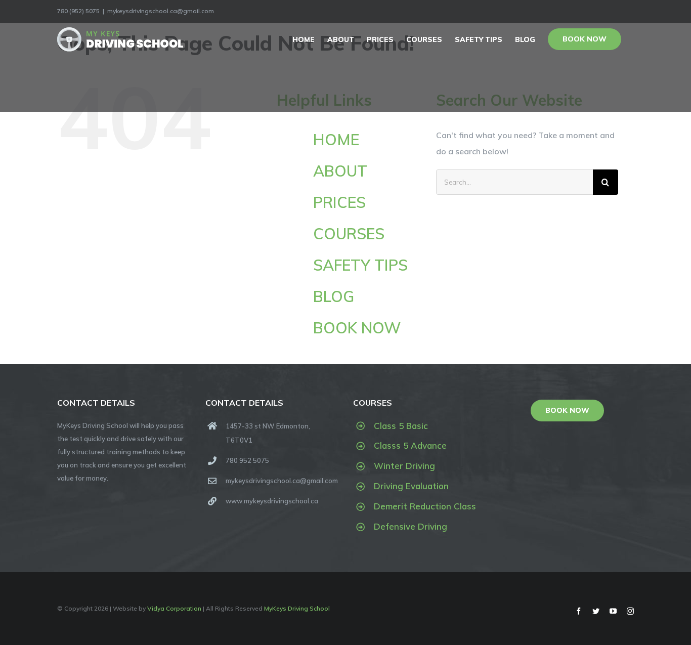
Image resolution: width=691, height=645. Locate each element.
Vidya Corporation (174, 608)
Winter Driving (404, 465)
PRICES (339, 202)
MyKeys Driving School (297, 608)
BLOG (333, 296)
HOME (336, 139)
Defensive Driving (410, 526)
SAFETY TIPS (360, 265)
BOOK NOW (357, 327)
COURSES (348, 233)
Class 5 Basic (401, 425)
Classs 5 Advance (410, 445)
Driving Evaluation (411, 486)
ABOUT (340, 171)
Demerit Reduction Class (425, 506)
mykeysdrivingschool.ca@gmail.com (160, 11)
